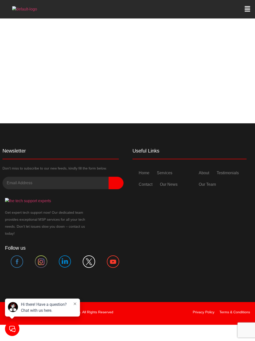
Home (144, 173)
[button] (248, 9)
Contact (145, 184)
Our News (169, 184)
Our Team (207, 184)
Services (164, 173)
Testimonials (228, 173)
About (204, 173)
